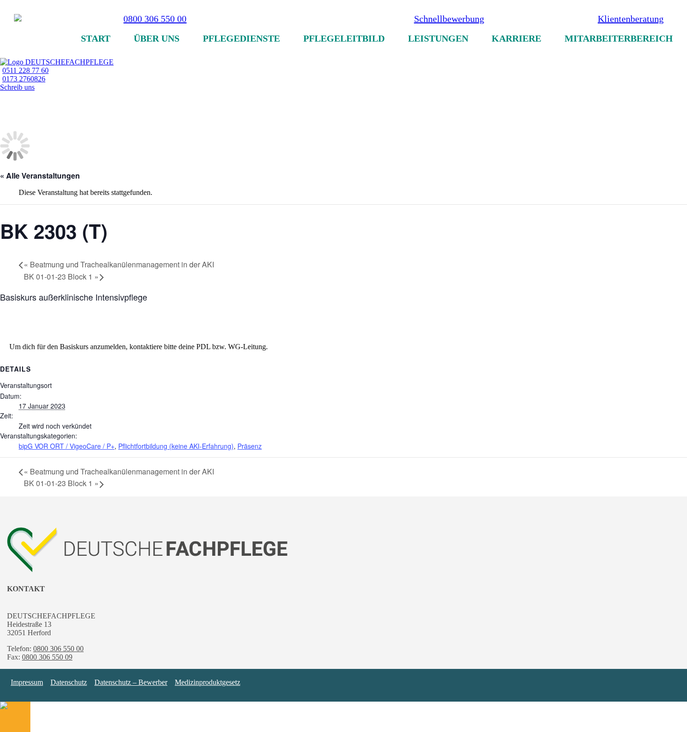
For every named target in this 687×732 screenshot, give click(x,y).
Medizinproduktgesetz (207, 682)
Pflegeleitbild (344, 38)
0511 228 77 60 (25, 70)
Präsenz (249, 446)
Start (95, 38)
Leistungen (438, 38)
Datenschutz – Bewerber (130, 682)
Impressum (27, 682)
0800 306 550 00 (154, 22)
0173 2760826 (23, 79)
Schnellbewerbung (449, 19)
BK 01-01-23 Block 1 (61, 276)
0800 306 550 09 (47, 657)
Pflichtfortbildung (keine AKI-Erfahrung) (176, 446)
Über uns (156, 38)
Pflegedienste (241, 38)
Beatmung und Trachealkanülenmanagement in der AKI (119, 264)
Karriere (516, 38)
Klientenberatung (631, 19)
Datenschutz (68, 682)
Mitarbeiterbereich (619, 38)
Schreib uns (17, 87)
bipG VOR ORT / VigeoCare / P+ (66, 446)
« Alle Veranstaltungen (40, 175)
